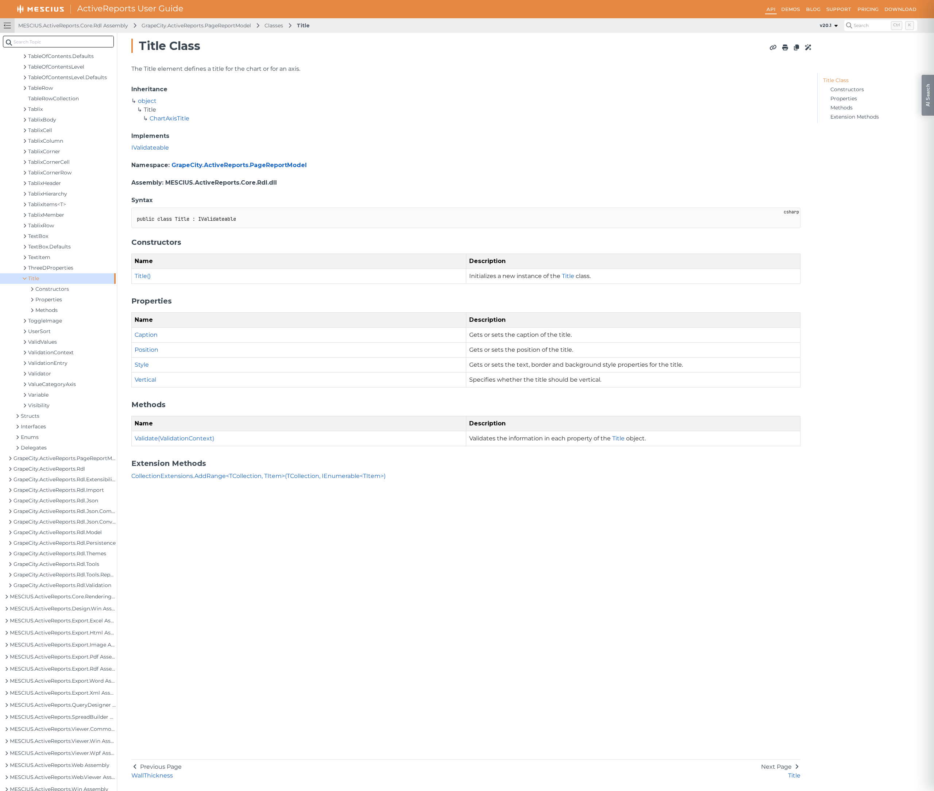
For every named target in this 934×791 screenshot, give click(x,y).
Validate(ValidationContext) (174, 438)
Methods (841, 107)
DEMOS (790, 9)
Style (142, 364)
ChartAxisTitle (169, 118)
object (147, 100)
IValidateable (150, 147)
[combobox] (58, 41)
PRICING (868, 9)
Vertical (145, 379)
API (771, 9)
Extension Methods (854, 116)
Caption (146, 334)
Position (146, 349)
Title (303, 25)
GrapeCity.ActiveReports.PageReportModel (196, 25)
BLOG (813, 9)
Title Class (836, 80)
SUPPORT (839, 9)
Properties (843, 98)
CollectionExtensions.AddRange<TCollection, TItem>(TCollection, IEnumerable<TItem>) (258, 475)
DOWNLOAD (900, 9)
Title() (143, 276)
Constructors (847, 89)
